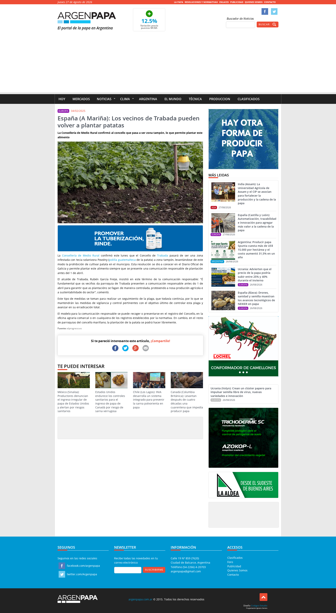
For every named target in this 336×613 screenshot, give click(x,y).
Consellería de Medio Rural (81, 255)
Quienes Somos (253, 2)
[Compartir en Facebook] (115, 348)
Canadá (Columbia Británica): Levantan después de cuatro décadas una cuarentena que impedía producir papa (187, 401)
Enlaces (224, 2)
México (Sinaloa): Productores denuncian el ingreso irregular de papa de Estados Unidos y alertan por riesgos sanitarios (73, 401)
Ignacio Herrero (261, 608)
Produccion (219, 99)
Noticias (104, 99)
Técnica (195, 99)
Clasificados (249, 99)
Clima (125, 99)
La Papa (178, 2)
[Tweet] (125, 348)
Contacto (270, 2)
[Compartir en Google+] (135, 348)
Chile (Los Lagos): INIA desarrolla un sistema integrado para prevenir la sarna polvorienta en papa (148, 399)
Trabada (162, 255)
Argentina (148, 99)
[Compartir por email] (146, 348)
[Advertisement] (168, 65)
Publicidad (236, 2)
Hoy (62, 99)
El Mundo (172, 99)
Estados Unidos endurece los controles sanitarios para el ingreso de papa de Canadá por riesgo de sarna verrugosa (110, 401)
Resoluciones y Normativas (201, 2)
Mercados (81, 99)
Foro (230, 562)
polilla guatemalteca (122, 260)
